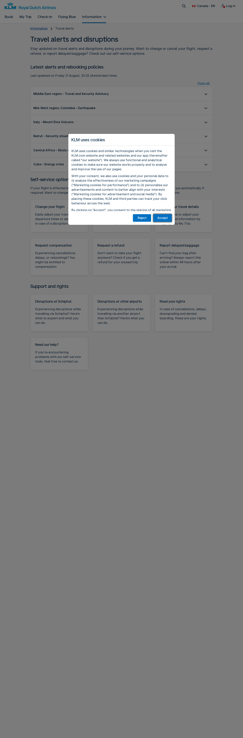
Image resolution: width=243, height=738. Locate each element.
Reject (142, 218)
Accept (162, 218)
